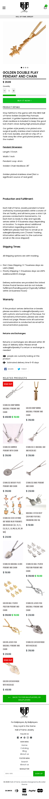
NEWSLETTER (24, 769)
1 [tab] (21, 67)
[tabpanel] (24, 43)
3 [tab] (25, 67)
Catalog (25, 748)
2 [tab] (23, 67)
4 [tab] (27, 67)
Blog (24, 751)
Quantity (6, 86)
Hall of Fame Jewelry (18, 782)
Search (24, 761)
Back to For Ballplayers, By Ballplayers (26, 698)
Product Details (11, 107)
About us (24, 754)
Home (24, 745)
